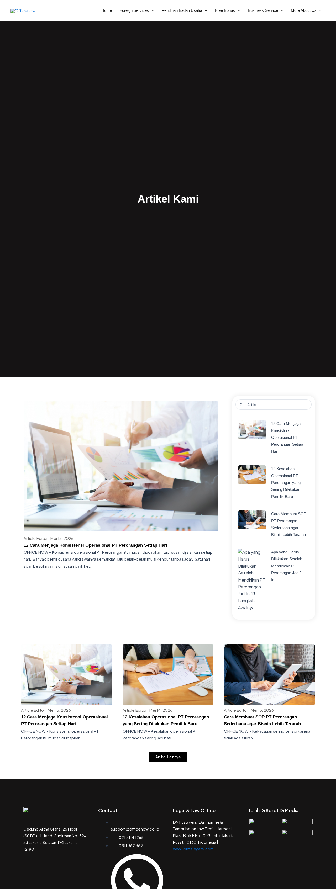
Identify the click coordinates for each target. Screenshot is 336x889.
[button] (151, 10)
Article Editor (36, 538)
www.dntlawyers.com (193, 848)
